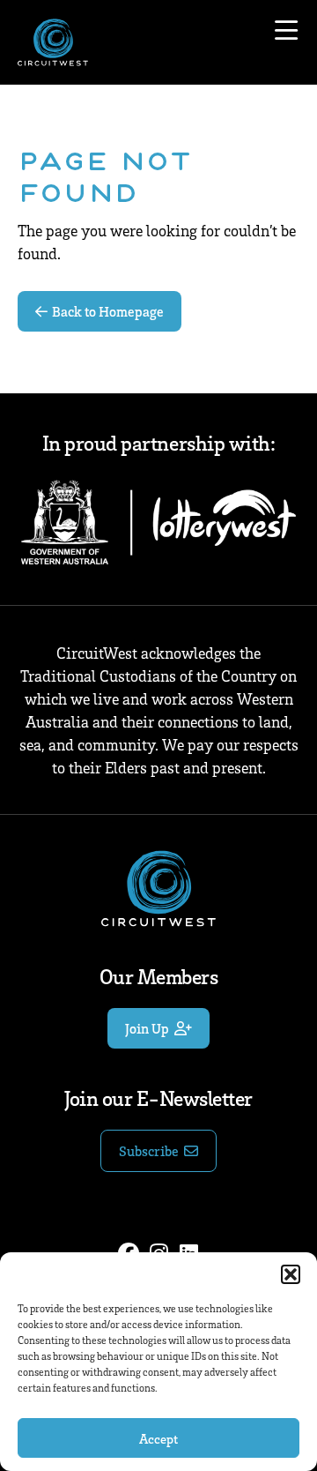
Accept (158, 1438)
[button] (290, 1274)
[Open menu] (286, 31)
